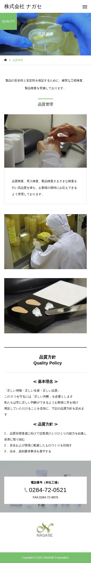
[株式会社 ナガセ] (45, 530)
